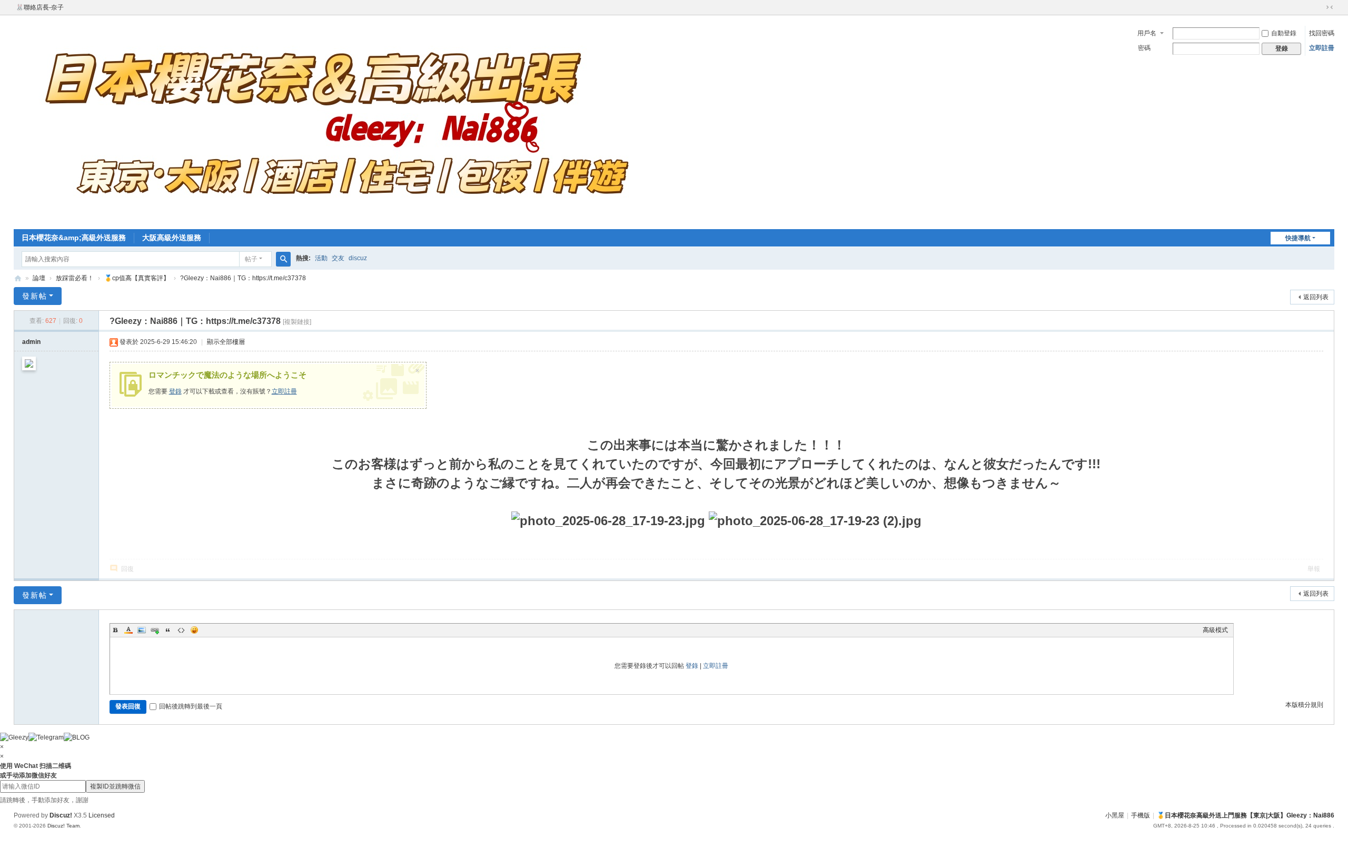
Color (128, 630)
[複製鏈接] (297, 322)
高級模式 (1215, 630)
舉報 (1313, 569)
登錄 (175, 391)
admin (31, 342)
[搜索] (283, 259)
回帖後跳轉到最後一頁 (190, 706)
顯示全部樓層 (226, 342)
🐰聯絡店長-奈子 (40, 7)
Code (181, 630)
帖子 (251, 259)
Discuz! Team (63, 826)
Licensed (101, 815)
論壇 (39, 278)
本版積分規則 (1304, 704)
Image (141, 630)
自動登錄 (1283, 33)
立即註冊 (1321, 48)
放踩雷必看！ (75, 278)
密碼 (1144, 48)
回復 (127, 569)
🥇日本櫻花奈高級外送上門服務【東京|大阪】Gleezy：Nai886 (18, 278)
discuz (358, 258)
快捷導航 (1298, 238)
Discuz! (60, 815)
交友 (338, 258)
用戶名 (1146, 33)
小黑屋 (1114, 815)
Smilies (194, 630)
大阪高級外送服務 (171, 237)
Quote (168, 630)
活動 (321, 258)
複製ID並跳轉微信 (115, 786)
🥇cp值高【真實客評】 (137, 278)
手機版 (1140, 815)
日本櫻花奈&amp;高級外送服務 (74, 237)
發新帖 (34, 296)
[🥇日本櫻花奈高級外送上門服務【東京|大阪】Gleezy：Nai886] (335, 121)
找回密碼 (1321, 33)
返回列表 (1316, 297)
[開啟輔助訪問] (1319, 7)
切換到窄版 (1329, 7)
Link (155, 630)
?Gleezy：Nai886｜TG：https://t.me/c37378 (243, 278)
